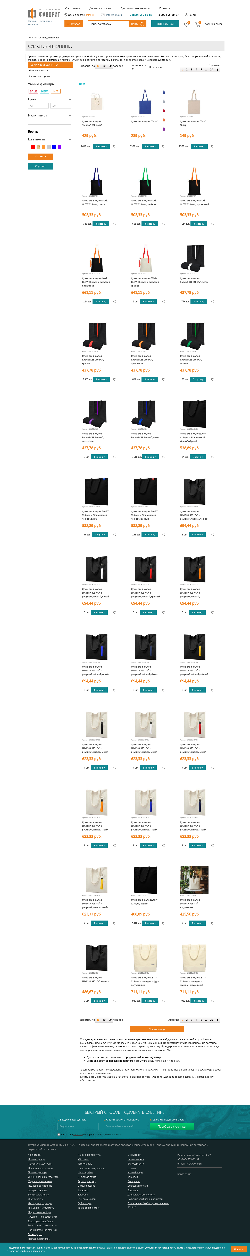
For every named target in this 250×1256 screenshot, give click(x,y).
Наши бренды (135, 1172)
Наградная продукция (40, 1203)
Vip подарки (34, 1154)
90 (110, 66)
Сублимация (84, 1203)
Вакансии (133, 1176)
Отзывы (132, 1168)
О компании (72, 8)
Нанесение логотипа (89, 1154)
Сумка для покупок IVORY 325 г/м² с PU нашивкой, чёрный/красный (144, 515)
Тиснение (83, 1190)
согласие (78, 1134)
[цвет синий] (163, 91)
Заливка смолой (87, 1199)
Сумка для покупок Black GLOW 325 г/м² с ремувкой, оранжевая (96, 282)
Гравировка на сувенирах (91, 1168)
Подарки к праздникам (40, 1168)
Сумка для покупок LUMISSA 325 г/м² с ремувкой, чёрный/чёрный (194, 515)
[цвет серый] (163, 100)
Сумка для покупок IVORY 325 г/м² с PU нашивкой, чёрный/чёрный (193, 437)
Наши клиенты (136, 1159)
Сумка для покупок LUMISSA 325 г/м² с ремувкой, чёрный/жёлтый (194, 670)
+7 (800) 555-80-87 (140, 14)
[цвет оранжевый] (163, 119)
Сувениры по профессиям (42, 1216)
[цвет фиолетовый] (163, 128)
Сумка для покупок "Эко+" (144, 121)
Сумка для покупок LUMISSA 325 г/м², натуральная (190, 903)
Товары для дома (37, 1190)
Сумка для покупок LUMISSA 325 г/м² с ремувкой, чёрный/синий (95, 670)
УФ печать (83, 1159)
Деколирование (86, 1185)
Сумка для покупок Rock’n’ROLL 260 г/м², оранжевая (142, 359)
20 (211, 69)
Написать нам (165, 23)
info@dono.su (114, 14)
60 (104, 66)
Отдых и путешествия (40, 1181)
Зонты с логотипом (38, 1194)
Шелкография (85, 1172)
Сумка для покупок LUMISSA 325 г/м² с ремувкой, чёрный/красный (145, 592)
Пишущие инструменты (41, 1207)
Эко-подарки (35, 1234)
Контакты (164, 8)
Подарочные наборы (39, 1212)
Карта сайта (184, 1174)
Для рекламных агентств (135, 8)
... (206, 69)
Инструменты (35, 1199)
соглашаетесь (65, 1247)
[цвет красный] (163, 110)
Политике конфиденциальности (26, 1250)
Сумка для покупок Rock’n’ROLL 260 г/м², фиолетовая (93, 437)
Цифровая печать (87, 1176)
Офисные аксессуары (40, 1163)
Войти (192, 14)
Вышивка (83, 1194)
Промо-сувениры (37, 1172)
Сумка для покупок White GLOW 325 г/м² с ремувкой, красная (145, 282)
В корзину (101, 146)
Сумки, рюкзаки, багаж (40, 1221)
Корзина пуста (213, 24)
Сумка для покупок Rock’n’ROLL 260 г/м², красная (93, 359)
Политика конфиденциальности (145, 1199)
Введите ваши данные (71, 1119)
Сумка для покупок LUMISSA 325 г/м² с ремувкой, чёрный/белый (95, 592)
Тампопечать (85, 1163)
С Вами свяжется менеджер (121, 1119)
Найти (134, 24)
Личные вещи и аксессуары (43, 1176)
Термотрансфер (86, 1181)
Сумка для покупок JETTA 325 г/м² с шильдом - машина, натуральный (193, 981)
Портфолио (134, 1181)
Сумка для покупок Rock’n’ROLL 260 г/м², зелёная (191, 359)
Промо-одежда (36, 1159)
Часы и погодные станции (42, 1230)
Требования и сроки (89, 1207)
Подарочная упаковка (40, 1185)
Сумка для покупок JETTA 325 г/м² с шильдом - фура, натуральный (145, 981)
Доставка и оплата (100, 8)
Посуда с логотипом (39, 1238)
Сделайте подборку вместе (167, 1119)
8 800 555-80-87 (169, 14)
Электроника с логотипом (42, 1225)
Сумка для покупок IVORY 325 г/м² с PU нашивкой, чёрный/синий (95, 515)
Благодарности (136, 1163)
